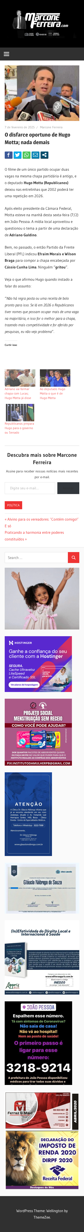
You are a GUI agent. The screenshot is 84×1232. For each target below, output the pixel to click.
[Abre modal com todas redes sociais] (44, 155)
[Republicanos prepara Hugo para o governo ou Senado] (20, 412)
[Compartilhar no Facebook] (9, 155)
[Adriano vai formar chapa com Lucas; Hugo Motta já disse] (20, 378)
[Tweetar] (18, 155)
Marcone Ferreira (51, 127)
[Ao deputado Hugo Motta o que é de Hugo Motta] (55, 378)
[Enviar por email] (35, 155)
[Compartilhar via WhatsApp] (26, 155)
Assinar (68, 488)
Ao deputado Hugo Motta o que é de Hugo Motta (52, 393)
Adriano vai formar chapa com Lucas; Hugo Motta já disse (18, 393)
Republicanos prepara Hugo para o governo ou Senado (19, 428)
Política (13, 505)
